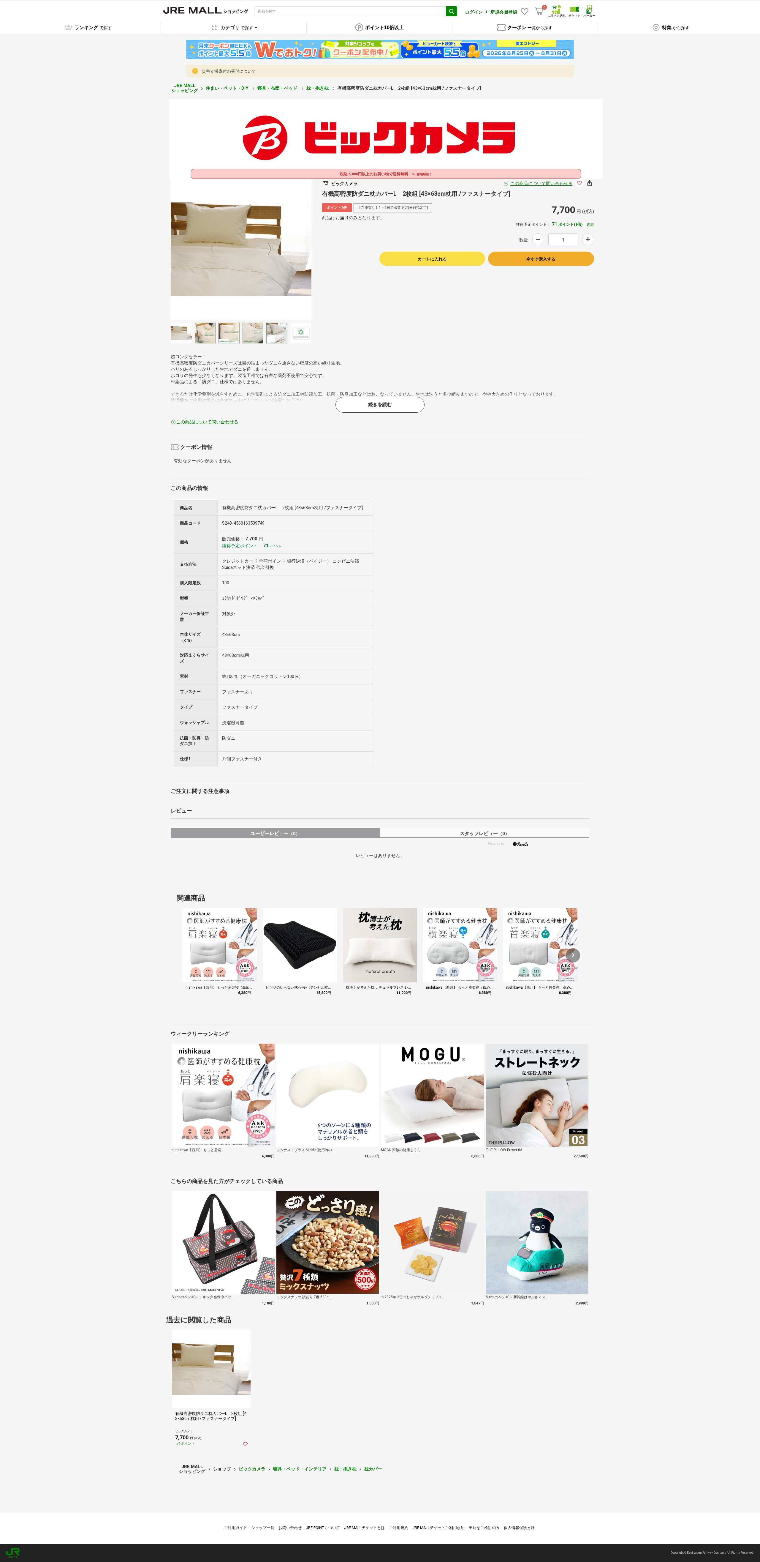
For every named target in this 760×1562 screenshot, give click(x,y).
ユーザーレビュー (275, 833)
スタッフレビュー (484, 833)
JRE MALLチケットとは (364, 1527)
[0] (539, 11)
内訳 (590, 225)
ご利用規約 (398, 1527)
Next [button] (266, 249)
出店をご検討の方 (484, 1527)
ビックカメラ (252, 1469)
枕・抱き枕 (318, 88)
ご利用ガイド (235, 1527)
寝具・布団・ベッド (278, 88)
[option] (241, 249)
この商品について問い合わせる (541, 183)
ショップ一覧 (262, 1527)
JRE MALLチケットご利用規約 (438, 1527)
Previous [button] (216, 249)
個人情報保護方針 (519, 1527)
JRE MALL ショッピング (184, 88)
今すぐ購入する (540, 259)
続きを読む (380, 404)
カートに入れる (432, 259)
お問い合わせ (290, 1527)
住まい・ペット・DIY (228, 88)
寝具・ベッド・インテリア (300, 1469)
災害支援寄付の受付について (229, 71)
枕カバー (373, 1469)
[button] (573, 955)
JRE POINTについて (323, 1527)
